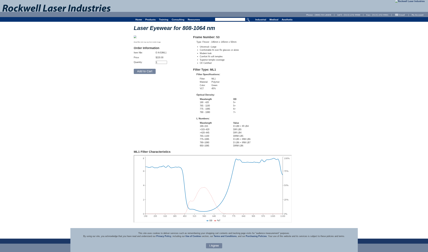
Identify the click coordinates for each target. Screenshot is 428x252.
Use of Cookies (193, 236)
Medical (274, 19)
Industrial (260, 19)
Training (163, 19)
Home (138, 19)
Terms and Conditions (225, 236)
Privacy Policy (163, 236)
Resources (194, 19)
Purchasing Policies (256, 236)
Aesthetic (287, 19)
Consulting (178, 19)
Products (150, 19)
